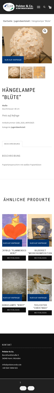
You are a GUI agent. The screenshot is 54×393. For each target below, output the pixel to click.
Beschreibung (12, 144)
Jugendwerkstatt (22, 21)
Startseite (7, 21)
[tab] (12, 144)
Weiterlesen (13, 258)
